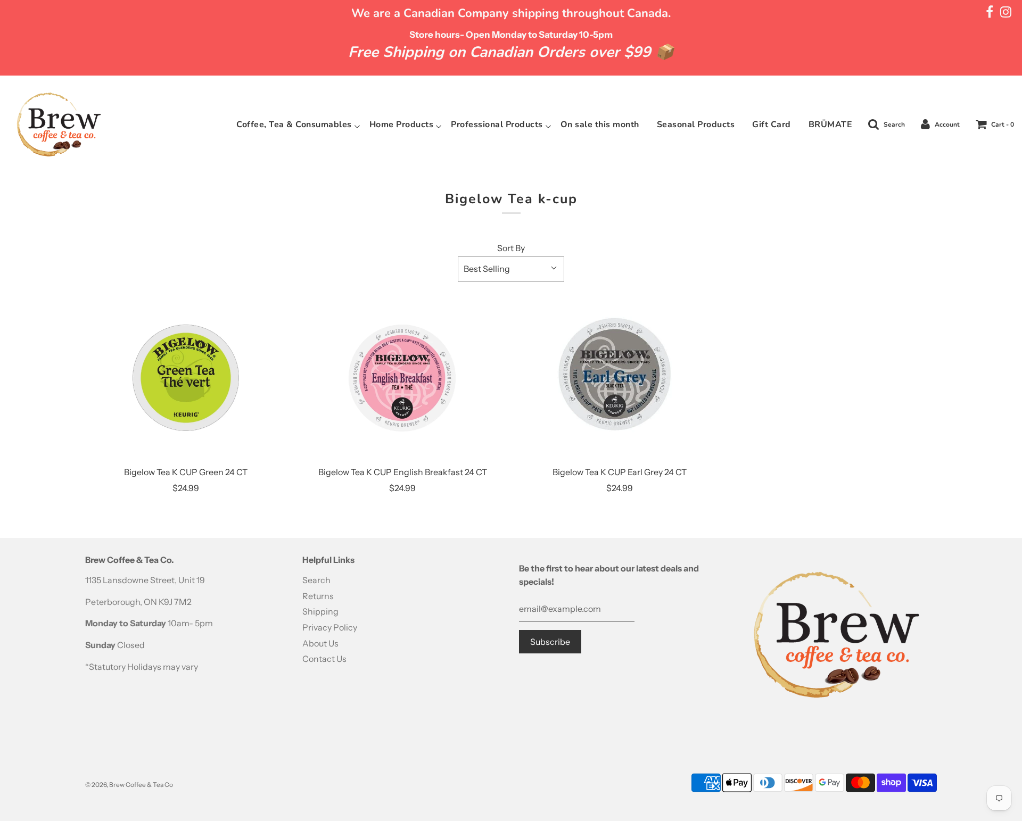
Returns (318, 596)
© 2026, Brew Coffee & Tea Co (129, 785)
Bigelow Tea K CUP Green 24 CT (186, 472)
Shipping (320, 611)
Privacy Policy (329, 627)
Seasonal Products (696, 124)
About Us (320, 643)
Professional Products (497, 124)
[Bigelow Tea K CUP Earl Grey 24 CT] (619, 378)
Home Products (401, 124)
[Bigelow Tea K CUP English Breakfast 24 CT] (403, 378)
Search (316, 580)
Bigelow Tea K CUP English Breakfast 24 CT (402, 472)
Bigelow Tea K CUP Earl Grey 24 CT (620, 472)
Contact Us (324, 658)
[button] (511, 269)
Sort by (511, 248)
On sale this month (600, 124)
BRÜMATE (831, 124)
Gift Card (771, 124)
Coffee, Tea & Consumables (294, 124)
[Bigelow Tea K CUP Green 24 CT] (185, 378)
